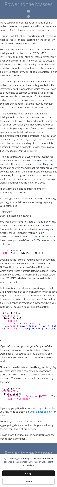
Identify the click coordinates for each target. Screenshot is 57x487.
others (48, 160)
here (39, 164)
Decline (28, 481)
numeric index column (40, 411)
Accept (28, 473)
